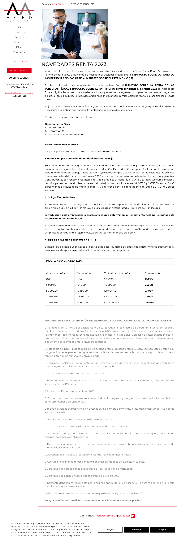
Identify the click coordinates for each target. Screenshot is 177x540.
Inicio (19, 27)
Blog (19, 47)
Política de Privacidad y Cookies (65, 535)
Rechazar (136, 529)
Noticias (63, 4)
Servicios (19, 42)
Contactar (19, 52)
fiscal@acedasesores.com (69, 134)
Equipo (19, 37)
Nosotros (19, 32)
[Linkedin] (132, 515)
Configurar (110, 529)
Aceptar (163, 529)
